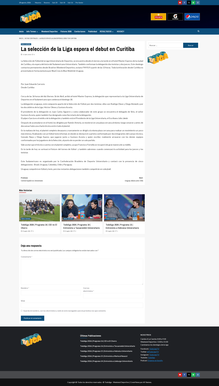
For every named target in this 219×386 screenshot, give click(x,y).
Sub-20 (54, 3)
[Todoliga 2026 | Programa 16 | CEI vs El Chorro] (39, 207)
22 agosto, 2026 (26, 231)
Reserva (47, 3)
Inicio (21, 31)
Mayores (38, 3)
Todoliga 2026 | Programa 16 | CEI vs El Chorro (98, 341)
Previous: (32, 179)
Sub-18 (62, 3)
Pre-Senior (79, 3)
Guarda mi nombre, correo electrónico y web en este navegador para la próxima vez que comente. (64, 311)
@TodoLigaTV (153, 352)
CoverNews (135, 382)
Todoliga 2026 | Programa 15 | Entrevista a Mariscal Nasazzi (103, 356)
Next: (134, 179)
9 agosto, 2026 (111, 231)
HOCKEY (120, 31)
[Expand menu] (37, 32)
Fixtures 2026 (65, 31)
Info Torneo (31, 31)
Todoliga (151, 357)
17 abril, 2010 (27, 54)
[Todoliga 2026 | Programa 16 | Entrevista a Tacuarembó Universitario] (82, 207)
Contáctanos (79, 31)
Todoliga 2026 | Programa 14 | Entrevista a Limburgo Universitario (106, 361)
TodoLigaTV (154, 349)
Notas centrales (26, 44)
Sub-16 (70, 3)
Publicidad (92, 31)
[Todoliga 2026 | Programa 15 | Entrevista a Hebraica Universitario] (124, 207)
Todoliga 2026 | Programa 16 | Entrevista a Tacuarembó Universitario (81, 226)
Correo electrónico (88, 289)
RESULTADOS (105, 31)
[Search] (198, 31)
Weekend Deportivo (49, 31)
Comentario (26, 257)
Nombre (25, 288)
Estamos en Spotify (155, 360)
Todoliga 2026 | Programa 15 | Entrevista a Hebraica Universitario (122, 226)
